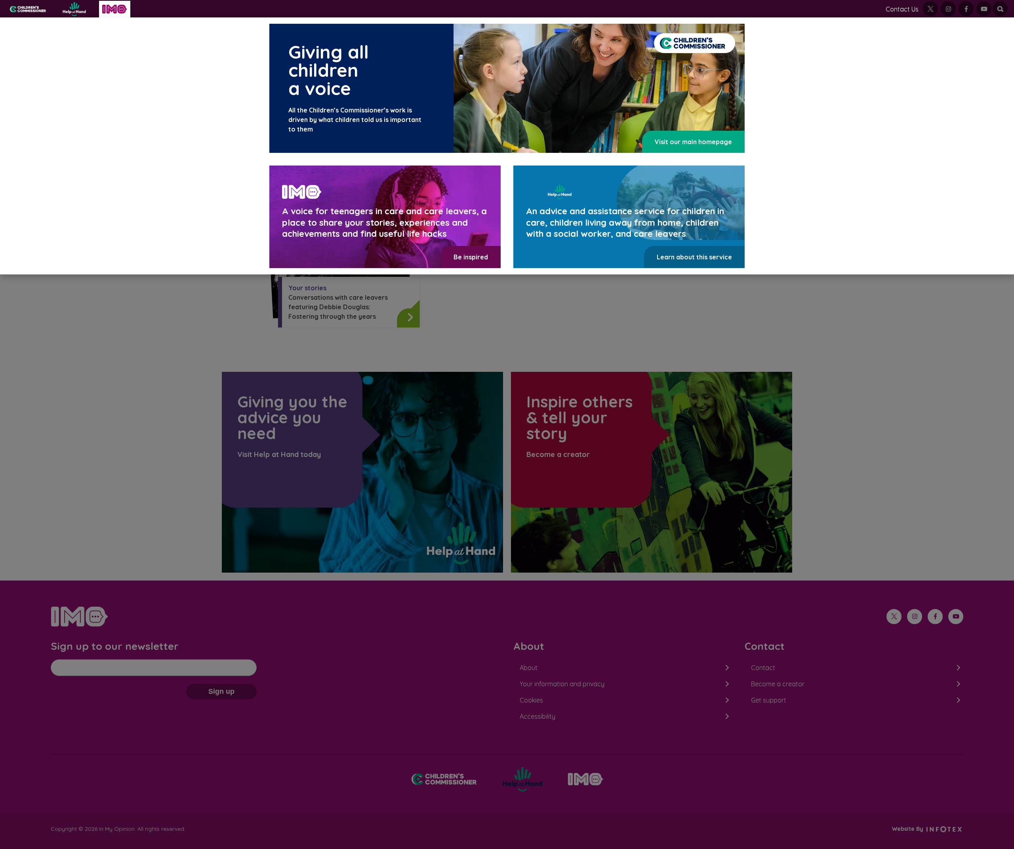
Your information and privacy (562, 684)
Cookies (531, 700)
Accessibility (537, 716)
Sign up (221, 691)
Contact (763, 668)
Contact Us (902, 9)
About (528, 668)
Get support (768, 700)
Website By (908, 828)
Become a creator (777, 684)
